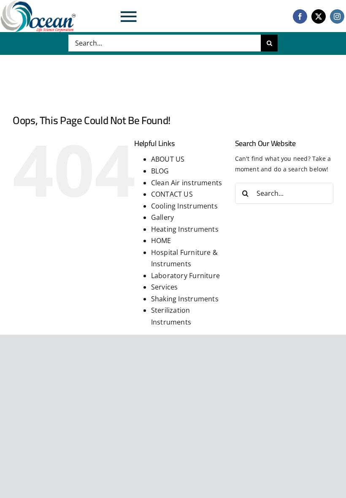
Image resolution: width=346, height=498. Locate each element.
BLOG (160, 171)
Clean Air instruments (186, 182)
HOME (161, 240)
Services (164, 287)
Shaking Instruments (185, 298)
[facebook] (300, 16)
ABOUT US (168, 159)
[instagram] (337, 16)
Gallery (162, 217)
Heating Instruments (185, 229)
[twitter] (318, 16)
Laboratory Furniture (185, 275)
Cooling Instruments (184, 206)
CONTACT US (172, 194)
